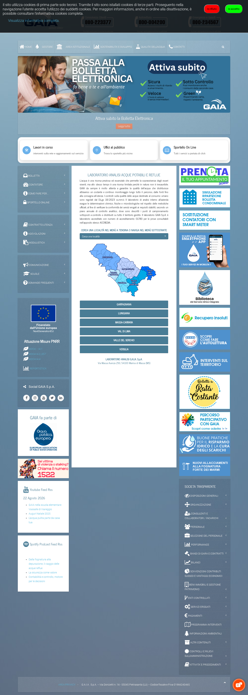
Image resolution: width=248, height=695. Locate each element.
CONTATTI (179, 46)
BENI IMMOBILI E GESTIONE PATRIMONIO (203, 587)
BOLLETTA (34, 175)
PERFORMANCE (199, 544)
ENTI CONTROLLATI (199, 597)
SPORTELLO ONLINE (38, 202)
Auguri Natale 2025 (39, 513)
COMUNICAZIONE (38, 265)
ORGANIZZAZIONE (200, 504)
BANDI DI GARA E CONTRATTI (207, 553)
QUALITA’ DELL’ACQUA (152, 46)
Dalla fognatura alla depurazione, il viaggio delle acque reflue (44, 564)
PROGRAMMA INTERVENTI (206, 624)
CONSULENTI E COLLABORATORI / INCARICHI (201, 516)
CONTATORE (35, 184)
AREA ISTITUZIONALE (77, 46)
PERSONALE (197, 526)
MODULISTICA (36, 242)
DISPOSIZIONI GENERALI (204, 495)
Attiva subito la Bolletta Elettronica (124, 118)
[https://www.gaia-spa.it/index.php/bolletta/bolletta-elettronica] (124, 84)
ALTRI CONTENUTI (200, 642)
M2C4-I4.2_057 (37, 353)
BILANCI (195, 562)
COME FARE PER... (38, 193)
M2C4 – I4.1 (35, 348)
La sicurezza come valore (43, 572)
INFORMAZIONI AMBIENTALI (205, 633)
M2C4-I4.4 (34, 358)
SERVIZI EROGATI (200, 606)
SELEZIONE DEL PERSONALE (206, 535)
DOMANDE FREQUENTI (41, 282)
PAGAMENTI (195, 615)
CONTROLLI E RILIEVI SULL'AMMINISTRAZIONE (199, 653)
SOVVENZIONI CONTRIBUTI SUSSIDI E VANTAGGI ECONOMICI (203, 573)
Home (28, 46)
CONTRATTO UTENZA (40, 224)
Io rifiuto (212, 8)
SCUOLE (34, 273)
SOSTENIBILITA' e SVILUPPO (116, 46)
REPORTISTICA (38, 368)
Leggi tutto (124, 126)
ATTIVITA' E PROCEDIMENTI (205, 664)
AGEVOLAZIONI (37, 233)
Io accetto (233, 8)
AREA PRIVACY (66, 684)
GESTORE (47, 46)
